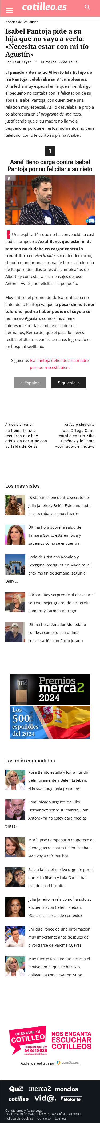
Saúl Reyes (22, 62)
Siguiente (66, 383)
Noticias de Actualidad (21, 22)
